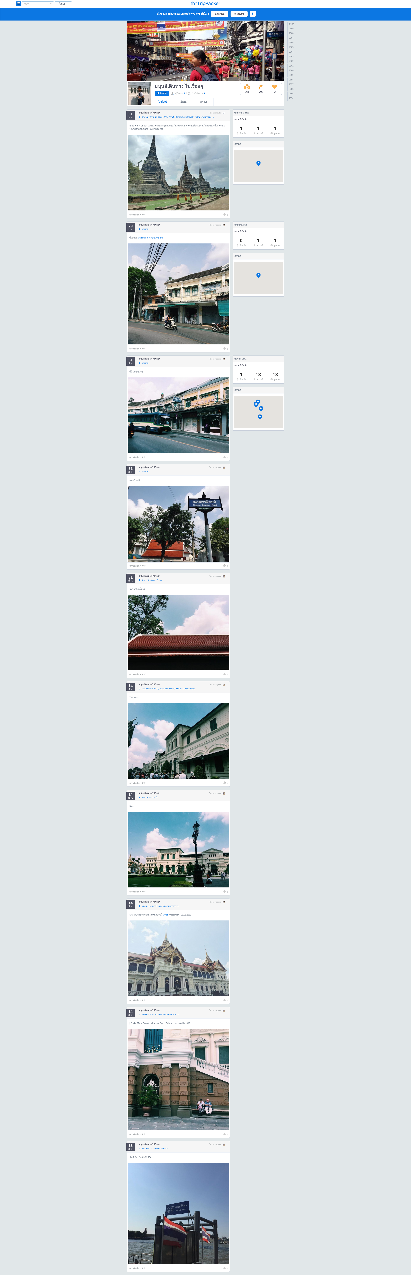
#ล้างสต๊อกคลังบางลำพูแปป (150, 238)
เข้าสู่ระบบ (239, 14)
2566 (291, 42)
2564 (291, 52)
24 (247, 92)
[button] (258, 163)
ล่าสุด (291, 24)
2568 (291, 33)
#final (165, 915)
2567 (291, 38)
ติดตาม (163, 93)
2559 (291, 75)
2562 (291, 61)
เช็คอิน (183, 101)
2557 (291, 84)
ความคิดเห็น (134, 215)
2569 (291, 28)
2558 (291, 80)
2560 (291, 70)
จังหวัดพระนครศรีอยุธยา (178, 117)
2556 (291, 89)
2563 (291, 56)
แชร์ (143, 215)
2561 (291, 66)
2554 (291, 98)
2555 (291, 93)
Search (50, 3)
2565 (291, 47)
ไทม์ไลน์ (163, 101)
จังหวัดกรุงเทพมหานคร (168, 689)
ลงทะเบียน (219, 14)
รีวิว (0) (203, 101)
